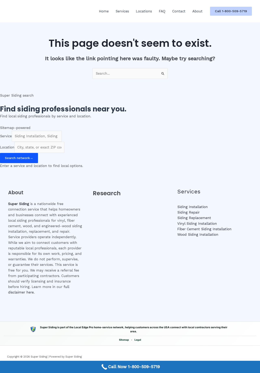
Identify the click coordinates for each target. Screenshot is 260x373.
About (197, 11)
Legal (137, 339)
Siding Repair (188, 212)
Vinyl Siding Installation (197, 223)
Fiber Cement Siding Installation (204, 229)
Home (104, 11)
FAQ (162, 11)
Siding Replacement (194, 218)
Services (122, 11)
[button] (231, 11)
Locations (144, 11)
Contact (178, 11)
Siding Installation (192, 207)
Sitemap (124, 339)
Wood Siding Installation (197, 234)
